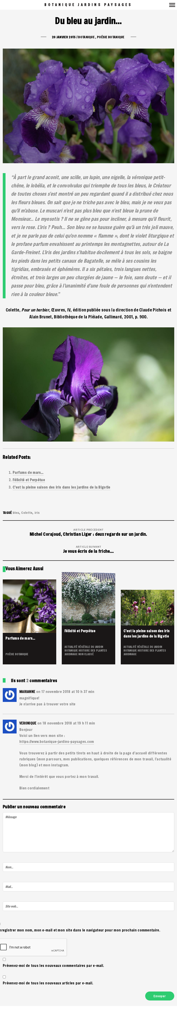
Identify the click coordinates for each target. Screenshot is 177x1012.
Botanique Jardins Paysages (88, 5)
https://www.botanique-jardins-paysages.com (56, 741)
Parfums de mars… (28, 472)
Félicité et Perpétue (29, 479)
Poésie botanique (110, 37)
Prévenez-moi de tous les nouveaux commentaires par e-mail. (53, 965)
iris (37, 513)
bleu (16, 513)
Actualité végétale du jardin (84, 646)
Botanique (86, 37)
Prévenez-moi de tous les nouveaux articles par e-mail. (48, 982)
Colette (26, 513)
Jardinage (71, 654)
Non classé (86, 654)
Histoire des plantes (93, 650)
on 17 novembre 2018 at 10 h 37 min (65, 691)
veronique (27, 723)
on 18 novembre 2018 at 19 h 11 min (66, 723)
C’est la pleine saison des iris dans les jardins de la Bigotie (61, 487)
